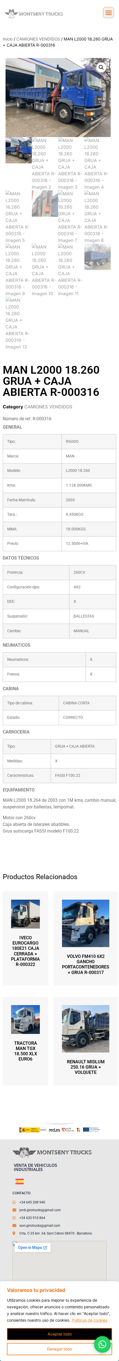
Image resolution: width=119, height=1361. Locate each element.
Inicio (8, 39)
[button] (108, 12)
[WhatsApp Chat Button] (102, 1344)
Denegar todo (59, 1349)
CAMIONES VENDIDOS (38, 39)
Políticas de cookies (89, 1320)
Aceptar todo (60, 1334)
